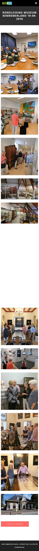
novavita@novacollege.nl (9, 544)
